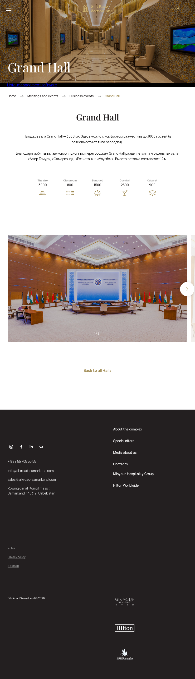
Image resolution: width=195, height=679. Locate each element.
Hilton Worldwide (126, 485)
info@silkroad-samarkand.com (31, 470)
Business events (81, 96)
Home (12, 96)
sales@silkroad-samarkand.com (32, 479)
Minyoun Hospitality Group (133, 473)
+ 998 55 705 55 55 (22, 461)
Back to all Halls (97, 370)
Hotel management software (32, 85)
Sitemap (13, 566)
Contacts (120, 464)
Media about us (124, 452)
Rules (11, 548)
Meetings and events (42, 96)
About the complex (127, 429)
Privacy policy (16, 557)
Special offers (123, 441)
